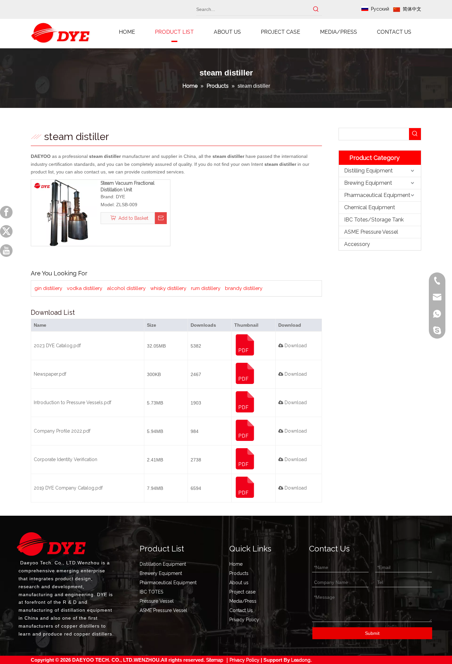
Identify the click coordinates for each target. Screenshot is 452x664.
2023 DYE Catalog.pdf (57, 345)
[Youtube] (6, 250)
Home (236, 564)
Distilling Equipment (368, 170)
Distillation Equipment (163, 564)
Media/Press (242, 601)
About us (239, 582)
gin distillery (48, 288)
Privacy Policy (244, 619)
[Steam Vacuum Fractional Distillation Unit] (64, 212)
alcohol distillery (126, 288)
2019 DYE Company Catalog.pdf (68, 488)
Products (239, 573)
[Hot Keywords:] (316, 9)
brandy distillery (243, 288)
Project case (242, 591)
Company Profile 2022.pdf (62, 431)
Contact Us (241, 610)
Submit (372, 633)
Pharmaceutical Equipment (377, 195)
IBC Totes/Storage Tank (374, 219)
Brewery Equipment (161, 573)
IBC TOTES (151, 591)
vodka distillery (84, 288)
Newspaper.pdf (50, 374)
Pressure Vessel (157, 601)
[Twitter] (6, 231)
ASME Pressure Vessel (371, 232)
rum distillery (205, 288)
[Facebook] (6, 212)
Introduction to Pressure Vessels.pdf (72, 402)
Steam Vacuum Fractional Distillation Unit (128, 186)
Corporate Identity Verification (65, 459)
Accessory (357, 244)
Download (295, 345)
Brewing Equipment (368, 183)
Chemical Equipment (369, 207)
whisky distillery (168, 288)
